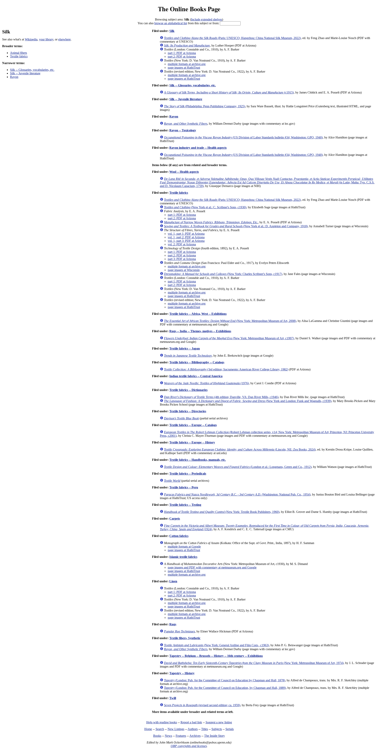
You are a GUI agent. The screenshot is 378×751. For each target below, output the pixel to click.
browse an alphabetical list (170, 23)
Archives (195, 735)
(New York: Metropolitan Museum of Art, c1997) (229, 338)
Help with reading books (161, 722)
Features (181, 735)
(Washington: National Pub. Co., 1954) (237, 494)
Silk (171, 31)
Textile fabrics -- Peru (183, 487)
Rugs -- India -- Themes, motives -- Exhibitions (200, 331)
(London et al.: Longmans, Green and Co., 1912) (237, 467)
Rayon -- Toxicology (182, 130)
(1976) (206, 383)
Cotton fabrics (178, 536)
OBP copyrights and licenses (189, 746)
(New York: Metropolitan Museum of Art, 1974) (254, 663)
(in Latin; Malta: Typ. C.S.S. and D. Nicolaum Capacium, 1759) (267, 182)
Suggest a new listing (219, 722)
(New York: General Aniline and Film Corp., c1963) (216, 645)
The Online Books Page (189, 8)
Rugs (172, 624)
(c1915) (229, 92)
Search (160, 729)
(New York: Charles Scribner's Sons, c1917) (223, 274)
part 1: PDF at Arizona (182, 53)
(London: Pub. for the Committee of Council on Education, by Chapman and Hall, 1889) (225, 687)
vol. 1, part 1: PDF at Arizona (186, 233)
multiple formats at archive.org (187, 64)
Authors (193, 729)
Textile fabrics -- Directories (187, 411)
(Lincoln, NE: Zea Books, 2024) (240, 449)
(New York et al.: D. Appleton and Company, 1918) (236, 226)
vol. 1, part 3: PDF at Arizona (186, 240)
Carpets (174, 518)
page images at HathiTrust (184, 67)
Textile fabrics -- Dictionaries (188, 390)
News (168, 735)
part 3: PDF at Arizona (182, 259)
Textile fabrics (19, 56)
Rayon (14, 77)
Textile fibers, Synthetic (184, 638)
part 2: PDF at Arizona (182, 56)
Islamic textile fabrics (183, 556)
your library (46, 39)
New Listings (176, 729)
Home (148, 729)
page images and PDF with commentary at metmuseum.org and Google (212, 567)
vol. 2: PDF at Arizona (182, 244)
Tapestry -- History (182, 673)
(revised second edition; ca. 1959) (202, 705)
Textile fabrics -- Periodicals (187, 473)
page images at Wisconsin (184, 270)
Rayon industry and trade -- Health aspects (198, 147)
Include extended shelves (206, 19)
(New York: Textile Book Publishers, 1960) (221, 511)
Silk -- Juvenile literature (25, 73)
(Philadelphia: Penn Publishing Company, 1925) (204, 106)
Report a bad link (191, 722)
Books (157, 735)
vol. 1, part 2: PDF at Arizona (186, 237)
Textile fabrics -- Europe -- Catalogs (193, 425)
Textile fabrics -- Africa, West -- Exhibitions (198, 313)
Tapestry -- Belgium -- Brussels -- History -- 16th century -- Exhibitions (216, 655)
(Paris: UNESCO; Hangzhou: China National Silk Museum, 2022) (232, 38)
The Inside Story (214, 735)
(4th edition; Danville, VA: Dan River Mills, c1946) (221, 397)
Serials (229, 729)
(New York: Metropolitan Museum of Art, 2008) (230, 321)
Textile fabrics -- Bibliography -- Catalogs (196, 362)
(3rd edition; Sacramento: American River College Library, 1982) (226, 369)
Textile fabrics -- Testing (185, 504)
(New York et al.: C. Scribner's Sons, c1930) (205, 207)
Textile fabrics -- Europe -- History (192, 442)
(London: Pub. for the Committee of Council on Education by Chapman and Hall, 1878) (224, 680)
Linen (173, 581)
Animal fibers (18, 52)
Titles (204, 729)
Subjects (216, 729)
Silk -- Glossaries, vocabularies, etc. (32, 69)
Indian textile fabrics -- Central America (195, 376)
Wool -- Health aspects (184, 171)
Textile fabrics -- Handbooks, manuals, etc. (197, 459)
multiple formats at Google (184, 546)
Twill (172, 698)
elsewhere (64, 39)
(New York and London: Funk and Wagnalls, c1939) (247, 401)
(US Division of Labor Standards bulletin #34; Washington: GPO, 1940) (243, 137)
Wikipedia (31, 39)
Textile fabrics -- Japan (184, 348)
